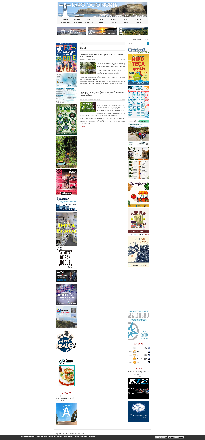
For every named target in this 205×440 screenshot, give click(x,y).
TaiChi (68, 396)
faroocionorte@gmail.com (138, 376)
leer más (84, 126)
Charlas (89, 19)
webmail (67, 433)
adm (63, 433)
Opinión (113, 22)
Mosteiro (64, 396)
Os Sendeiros (89, 60)
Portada (65, 19)
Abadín (97, 60)
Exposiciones (65, 22)
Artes (69, 401)
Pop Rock (74, 396)
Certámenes (77, 19)
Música (101, 22)
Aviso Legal (58, 433)
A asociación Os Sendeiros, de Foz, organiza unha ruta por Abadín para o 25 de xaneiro (101, 55)
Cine (101, 19)
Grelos (94, 99)
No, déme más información (176, 437)
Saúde (71, 398)
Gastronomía (77, 22)
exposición (89, 99)
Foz (94, 60)
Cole (73, 401)
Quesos (58, 396)
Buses (57, 398)
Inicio (82, 43)
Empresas (138, 22)
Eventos (138, 19)
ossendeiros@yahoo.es (91, 79)
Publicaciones (89, 22)
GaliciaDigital (81, 433)
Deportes (126, 19)
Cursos (113, 19)
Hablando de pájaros (61, 401)
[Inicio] (102, 9)
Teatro (125, 22)
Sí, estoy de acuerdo (161, 437)
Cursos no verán (65, 398)
